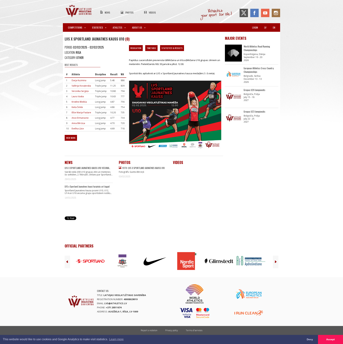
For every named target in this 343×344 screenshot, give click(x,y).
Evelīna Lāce (78, 128)
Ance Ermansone (80, 117)
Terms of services (194, 330)
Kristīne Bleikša (79, 101)
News (107, 12)
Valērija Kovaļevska (81, 85)
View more (71, 137)
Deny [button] (310, 339)
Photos (129, 12)
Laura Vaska (78, 96)
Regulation (135, 48)
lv (265, 27)
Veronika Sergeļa (80, 91)
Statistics (97, 27)
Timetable (151, 48)
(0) (127, 39)
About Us (137, 27)
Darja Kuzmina (79, 80)
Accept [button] (330, 339)
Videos (152, 12)
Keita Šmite (77, 107)
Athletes (118, 27)
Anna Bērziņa (78, 123)
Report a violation (149, 330)
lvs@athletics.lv (115, 303)
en (274, 27)
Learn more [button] (116, 339)
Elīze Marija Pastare (81, 112)
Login (255, 27)
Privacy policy (171, 330)
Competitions (75, 27)
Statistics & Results (172, 48)
